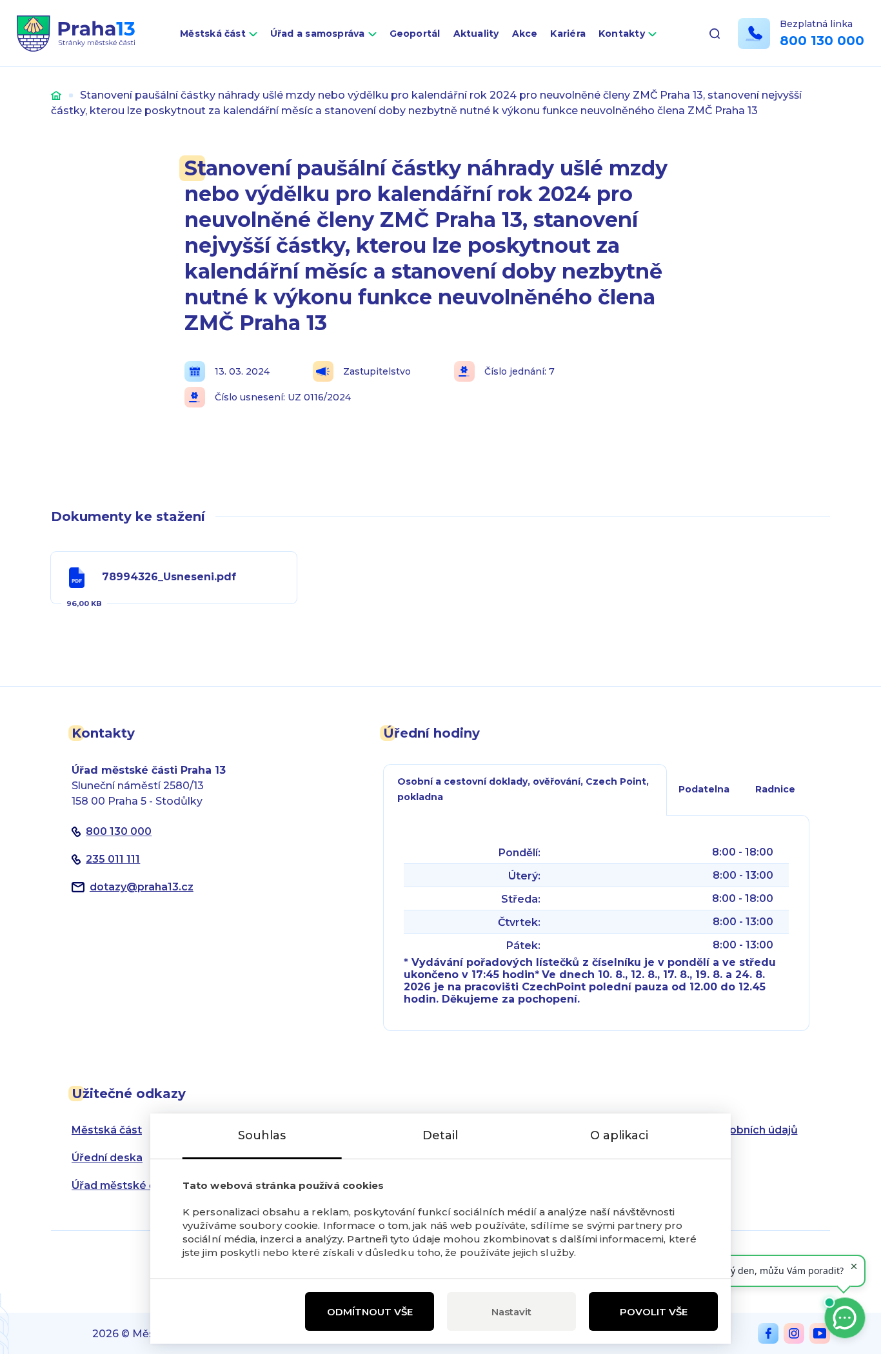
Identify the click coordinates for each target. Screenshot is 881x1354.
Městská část (213, 33)
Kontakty (622, 33)
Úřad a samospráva (317, 33)
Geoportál (415, 33)
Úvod (56, 95)
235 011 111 (113, 859)
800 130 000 (822, 40)
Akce (525, 33)
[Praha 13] (76, 33)
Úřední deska (107, 1158)
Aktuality (476, 33)
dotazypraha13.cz (141, 887)
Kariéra (568, 33)
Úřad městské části (123, 1185)
